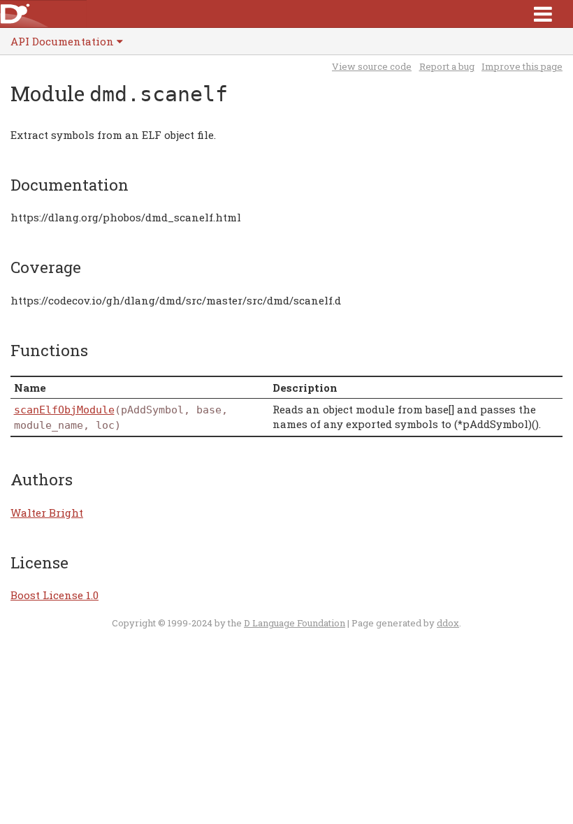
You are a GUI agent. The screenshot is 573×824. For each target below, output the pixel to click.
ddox (448, 623)
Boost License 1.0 (54, 595)
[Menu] (543, 13)
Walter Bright (46, 513)
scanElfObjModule (64, 410)
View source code (372, 66)
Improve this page (522, 66)
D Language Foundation (294, 623)
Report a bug (446, 66)
